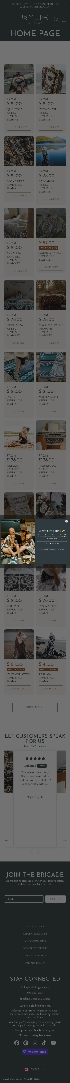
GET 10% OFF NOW (52, 544)
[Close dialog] (66, 521)
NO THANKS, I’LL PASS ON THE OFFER (52, 549)
